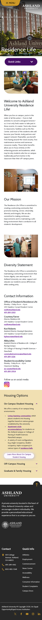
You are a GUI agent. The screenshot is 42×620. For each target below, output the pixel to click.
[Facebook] (21, 614)
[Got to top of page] (36, 484)
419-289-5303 (9, 312)
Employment (27, 559)
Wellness (25, 577)
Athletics (25, 555)
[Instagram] (33, 614)
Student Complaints (30, 586)
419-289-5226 (9, 357)
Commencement (28, 564)
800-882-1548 (11, 569)
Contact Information (18, 296)
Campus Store (27, 591)
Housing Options (16, 395)
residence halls (27, 448)
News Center (27, 568)
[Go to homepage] (12, 496)
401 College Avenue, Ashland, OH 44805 (12, 557)
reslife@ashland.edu (12, 310)
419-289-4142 (10, 565)
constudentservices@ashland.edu (17, 354)
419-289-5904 (10, 371)
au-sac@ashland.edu (12, 369)
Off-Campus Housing (14, 463)
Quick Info (28, 548)
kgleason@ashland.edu (13, 336)
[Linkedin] (39, 614)
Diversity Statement (18, 265)
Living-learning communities (19, 416)
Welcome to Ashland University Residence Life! (19, 105)
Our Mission (12, 199)
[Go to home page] (31, 7)
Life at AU (9, 17)
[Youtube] (27, 614)
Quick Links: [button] (14, 61)
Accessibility (27, 573)
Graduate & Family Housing (17, 470)
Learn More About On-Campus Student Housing (19, 455)
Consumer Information (31, 582)
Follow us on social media (16, 379)
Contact (6, 548)
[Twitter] (15, 614)
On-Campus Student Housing (18, 403)
